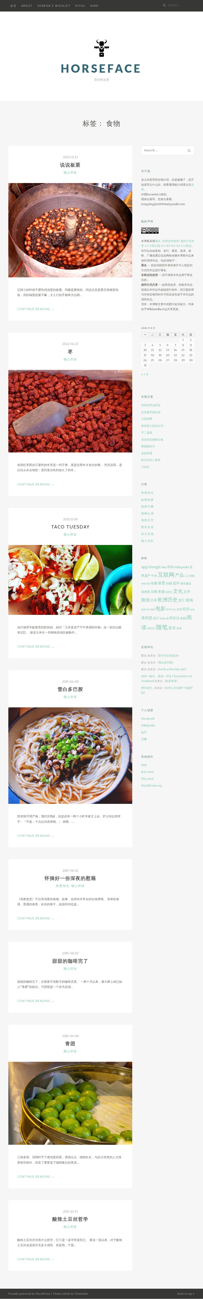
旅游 (145, 600)
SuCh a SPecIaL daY (171, 669)
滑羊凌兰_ (147, 688)
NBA (164, 567)
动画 (169, 583)
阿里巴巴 (151, 628)
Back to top (185, 1293)
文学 (187, 591)
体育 (161, 583)
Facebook (148, 718)
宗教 (154, 591)
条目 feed (147, 772)
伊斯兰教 (145, 583)
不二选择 (146, 432)
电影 (160, 608)
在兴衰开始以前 (151, 412)
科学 (168, 609)
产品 (179, 575)
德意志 (168, 592)
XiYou (80, 5)
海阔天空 (147, 520)
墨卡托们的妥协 (168, 655)
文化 (178, 591)
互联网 (166, 574)
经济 (186, 609)
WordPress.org (151, 785)
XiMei (94, 5)
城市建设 (185, 583)
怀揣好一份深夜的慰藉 (70, 878)
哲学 (176, 583)
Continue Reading (36, 309)
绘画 (192, 609)
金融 (183, 618)
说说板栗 (70, 165)
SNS (170, 567)
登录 (144, 765)
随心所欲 (70, 172)
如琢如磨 (147, 499)
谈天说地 (147, 534)
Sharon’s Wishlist (54, 5)
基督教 (145, 592)
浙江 (181, 600)
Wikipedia (181, 567)
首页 (13, 5)
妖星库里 (171, 681)
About (27, 5)
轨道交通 (164, 618)
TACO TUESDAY (70, 527)
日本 (153, 600)
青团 (70, 1043)
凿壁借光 (62, 886)
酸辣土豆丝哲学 (70, 1219)
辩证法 (174, 618)
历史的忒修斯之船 (152, 439)
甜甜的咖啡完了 (70, 961)
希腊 (161, 592)
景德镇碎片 (148, 446)
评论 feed (147, 779)
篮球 (179, 609)
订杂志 (145, 467)
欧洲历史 (168, 600)
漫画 (143, 609)
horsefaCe (101, 68)
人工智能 (189, 575)
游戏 (189, 600)
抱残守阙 (147, 506)
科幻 (174, 609)
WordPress (43, 1293)
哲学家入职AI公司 (152, 426)
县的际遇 (146, 453)
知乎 (144, 732)
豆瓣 (144, 739)
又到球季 (146, 419)
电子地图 (150, 609)
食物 (179, 628)
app (144, 567)
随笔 (162, 627)
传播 (153, 583)
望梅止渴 (147, 513)
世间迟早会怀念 (151, 405)
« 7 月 (144, 374)
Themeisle (81, 1293)
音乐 (172, 627)
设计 (156, 618)
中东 (154, 576)
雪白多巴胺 (70, 689)
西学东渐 (147, 527)
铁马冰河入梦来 (151, 460)
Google (154, 567)
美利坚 (146, 618)
